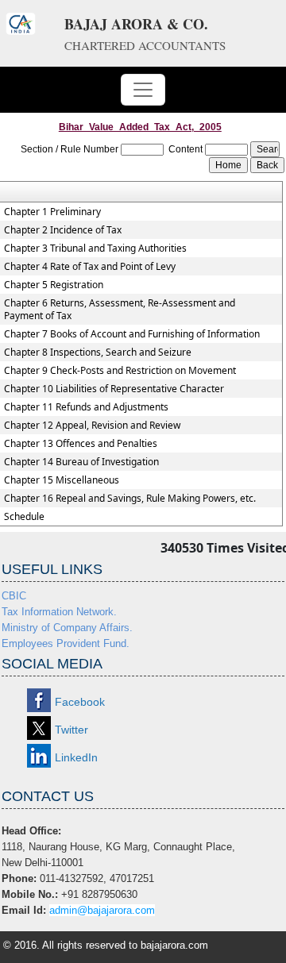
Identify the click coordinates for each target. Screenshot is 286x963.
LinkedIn (76, 757)
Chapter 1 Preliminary (52, 212)
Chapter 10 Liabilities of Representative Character (114, 389)
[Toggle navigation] (143, 90)
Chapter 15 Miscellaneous (61, 480)
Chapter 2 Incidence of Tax (63, 230)
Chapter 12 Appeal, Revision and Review (92, 425)
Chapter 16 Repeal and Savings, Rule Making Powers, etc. (130, 498)
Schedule (24, 516)
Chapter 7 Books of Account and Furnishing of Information (132, 334)
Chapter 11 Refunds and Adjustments (86, 407)
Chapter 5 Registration (53, 285)
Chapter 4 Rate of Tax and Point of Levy (90, 266)
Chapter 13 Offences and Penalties (80, 443)
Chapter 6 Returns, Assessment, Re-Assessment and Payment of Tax (119, 309)
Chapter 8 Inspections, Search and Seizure (97, 352)
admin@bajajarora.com (102, 910)
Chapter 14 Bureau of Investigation (81, 462)
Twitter (71, 729)
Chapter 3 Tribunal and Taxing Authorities (95, 248)
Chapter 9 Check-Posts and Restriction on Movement (120, 370)
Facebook (80, 701)
